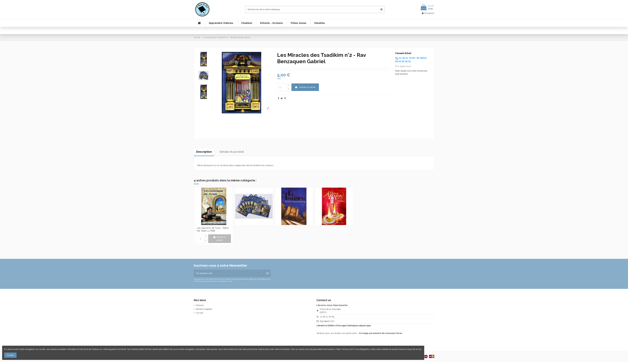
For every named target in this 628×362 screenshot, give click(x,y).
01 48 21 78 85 (327, 316)
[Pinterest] (285, 98)
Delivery (200, 305)
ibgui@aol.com (327, 321)
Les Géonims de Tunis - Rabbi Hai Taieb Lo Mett (213, 229)
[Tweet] (282, 98)
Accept (10, 355)
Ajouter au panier (307, 87)
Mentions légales (204, 309)
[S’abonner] (267, 273)
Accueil (199, 313)
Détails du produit (232, 151)
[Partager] (278, 98)
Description (204, 151)
